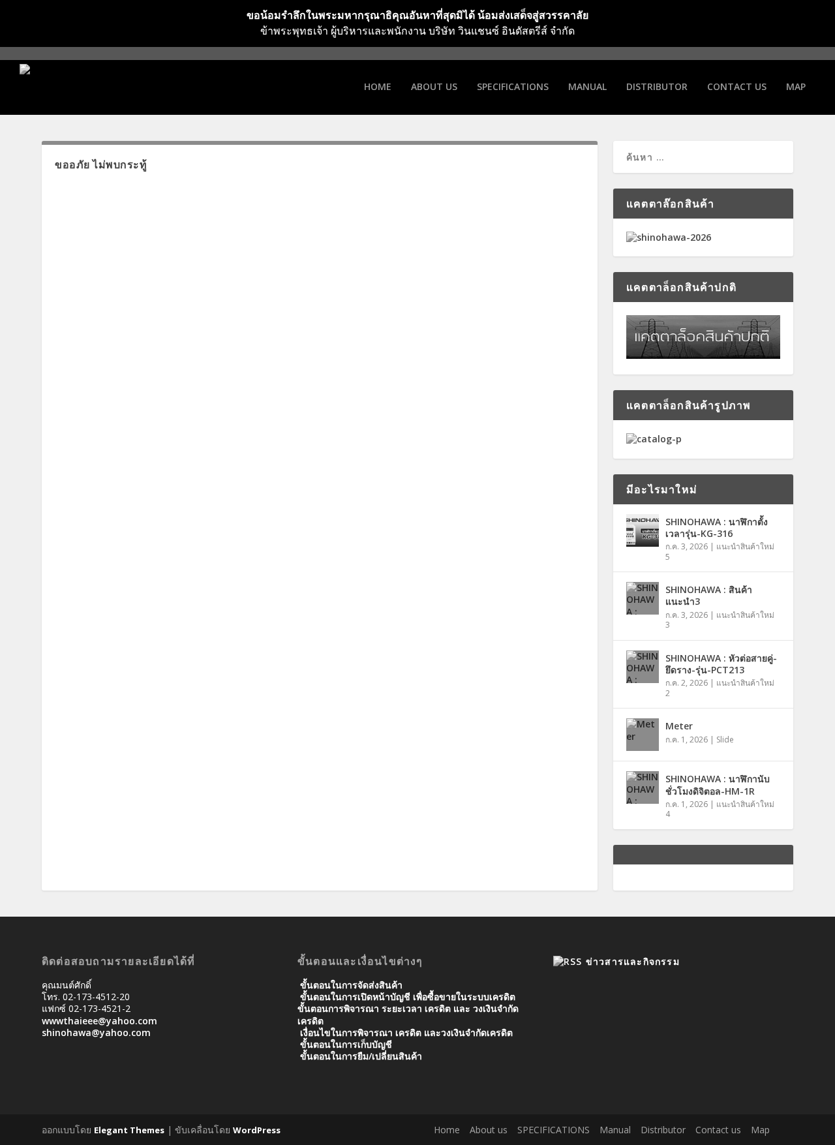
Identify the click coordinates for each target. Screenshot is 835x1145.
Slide (725, 739)
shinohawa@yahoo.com (96, 1032)
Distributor (657, 87)
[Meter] (642, 734)
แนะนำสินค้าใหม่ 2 (719, 688)
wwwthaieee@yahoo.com (99, 1021)
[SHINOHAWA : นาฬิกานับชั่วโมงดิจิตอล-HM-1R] (642, 787)
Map (796, 87)
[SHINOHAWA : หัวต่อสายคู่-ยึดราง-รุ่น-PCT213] (642, 666)
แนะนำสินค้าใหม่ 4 (719, 809)
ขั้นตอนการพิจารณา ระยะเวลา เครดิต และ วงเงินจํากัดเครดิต (408, 1014)
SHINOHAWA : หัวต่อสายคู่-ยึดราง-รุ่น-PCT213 (721, 664)
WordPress (257, 1130)
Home (377, 87)
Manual (587, 87)
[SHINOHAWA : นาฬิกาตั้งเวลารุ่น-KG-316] (642, 530)
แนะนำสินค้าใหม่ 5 (719, 551)
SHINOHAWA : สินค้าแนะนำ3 (708, 595)
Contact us (737, 87)
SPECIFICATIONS (513, 87)
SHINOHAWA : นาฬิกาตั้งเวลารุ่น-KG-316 (716, 527)
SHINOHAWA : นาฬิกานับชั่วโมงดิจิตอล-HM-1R (717, 784)
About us (434, 87)
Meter (679, 726)
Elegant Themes (129, 1130)
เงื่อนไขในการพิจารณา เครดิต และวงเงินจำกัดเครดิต (406, 1032)
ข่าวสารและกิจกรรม (633, 961)
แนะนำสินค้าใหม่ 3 (719, 620)
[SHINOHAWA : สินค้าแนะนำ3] (642, 598)
